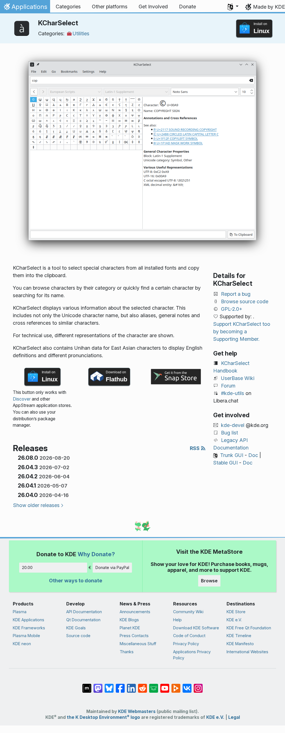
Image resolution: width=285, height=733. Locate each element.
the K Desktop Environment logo (103, 717)
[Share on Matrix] (86, 685)
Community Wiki (188, 611)
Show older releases (36, 505)
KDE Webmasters (137, 711)
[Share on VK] (187, 685)
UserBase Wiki (237, 378)
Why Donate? (96, 554)
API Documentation (84, 611)
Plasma (19, 611)
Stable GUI (225, 463)
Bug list (229, 433)
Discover (22, 399)
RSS (195, 448)
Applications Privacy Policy (192, 654)
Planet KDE (130, 627)
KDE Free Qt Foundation (249, 627)
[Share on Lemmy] (153, 685)
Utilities (81, 33)
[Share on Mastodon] (98, 685)
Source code (78, 635)
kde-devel (232, 425)
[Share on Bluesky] (109, 685)
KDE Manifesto (240, 643)
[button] (233, 6)
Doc (253, 455)
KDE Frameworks (29, 627)
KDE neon (22, 643)
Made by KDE (269, 7)
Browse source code (244, 301)
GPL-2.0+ (231, 309)
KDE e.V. (234, 619)
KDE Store (236, 611)
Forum (228, 386)
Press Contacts (134, 635)
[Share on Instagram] (198, 685)
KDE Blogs (129, 619)
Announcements (135, 611)
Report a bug (235, 294)
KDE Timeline (239, 635)
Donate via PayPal (112, 567)
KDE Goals (76, 627)
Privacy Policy (186, 643)
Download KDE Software (196, 627)
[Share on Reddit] (142, 685)
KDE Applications (28, 619)
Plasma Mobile (26, 635)
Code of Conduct (189, 635)
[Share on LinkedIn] (131, 685)
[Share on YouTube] (164, 685)
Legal (234, 717)
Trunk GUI (231, 455)
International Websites (247, 651)
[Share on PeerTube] (175, 685)
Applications (25, 8)
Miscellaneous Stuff (138, 643)
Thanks (127, 651)
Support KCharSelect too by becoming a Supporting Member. (241, 331)
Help (177, 619)
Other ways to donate (75, 580)
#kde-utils (232, 393)
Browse (209, 580)
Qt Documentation (83, 619)
